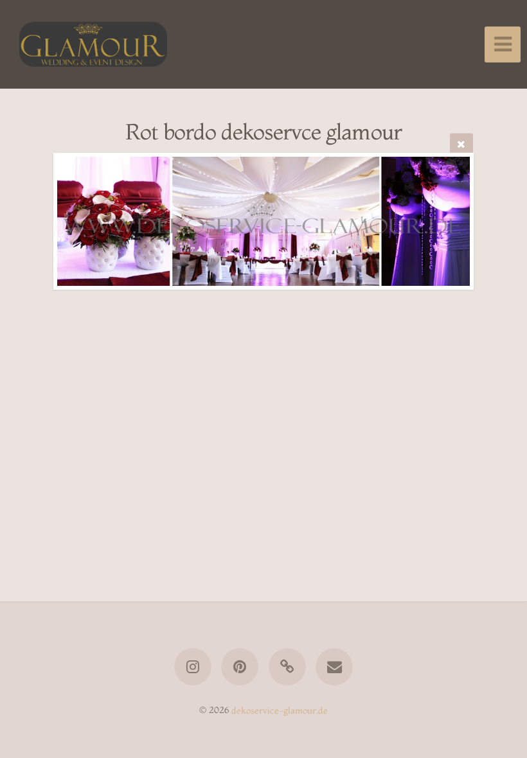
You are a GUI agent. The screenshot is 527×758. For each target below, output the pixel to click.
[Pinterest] (239, 666)
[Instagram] (192, 666)
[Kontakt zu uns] (334, 666)
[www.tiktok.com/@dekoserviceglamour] (287, 666)
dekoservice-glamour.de (279, 710)
